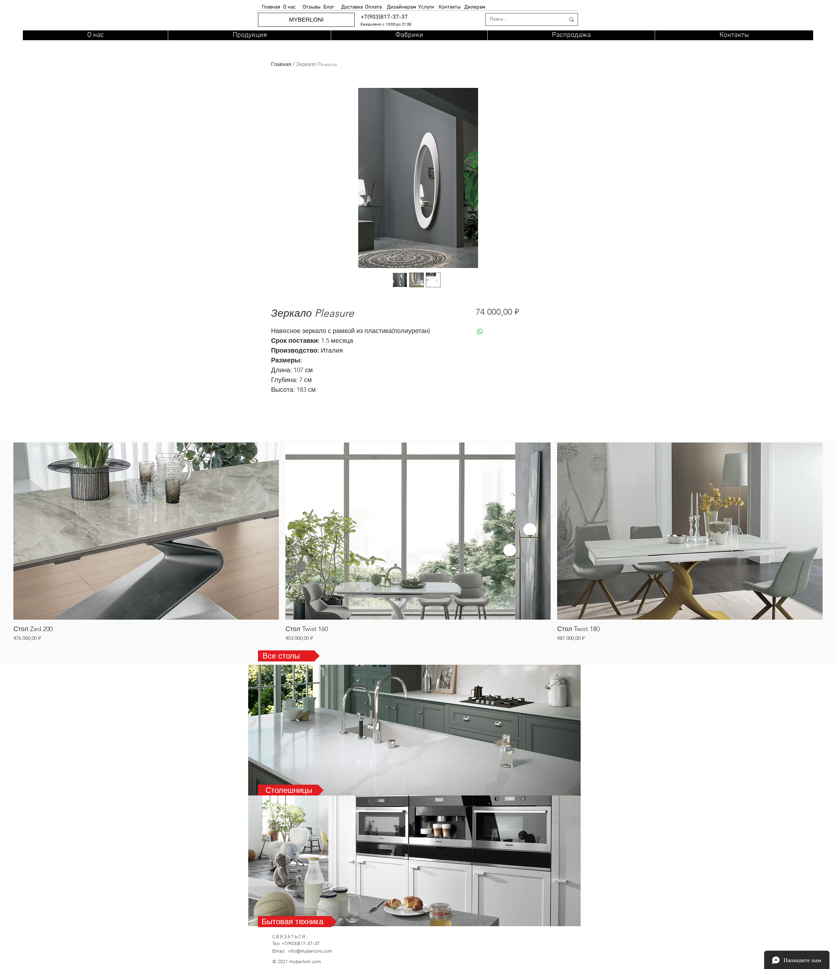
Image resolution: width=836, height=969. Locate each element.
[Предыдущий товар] (4, 531)
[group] (418, 542)
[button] (384, 17)
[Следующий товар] (832, 531)
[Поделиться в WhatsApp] (480, 332)
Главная (281, 64)
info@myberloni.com (310, 951)
